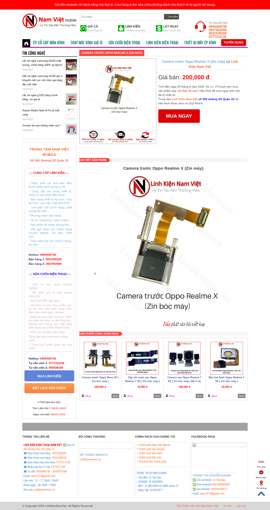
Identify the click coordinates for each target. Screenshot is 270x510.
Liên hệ (241, 505)
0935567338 (60, 471)
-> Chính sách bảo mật (148, 457)
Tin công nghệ (33, 53)
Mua (88, 395)
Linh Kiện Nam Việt (185, 99)
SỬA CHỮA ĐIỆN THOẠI (124, 43)
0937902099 (218, 30)
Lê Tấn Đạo (219, 480)
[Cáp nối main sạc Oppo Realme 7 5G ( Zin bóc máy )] (142, 358)
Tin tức (227, 505)
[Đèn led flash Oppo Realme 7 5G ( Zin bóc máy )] (226, 358)
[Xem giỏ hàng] (186, 16)
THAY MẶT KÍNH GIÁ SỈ (86, 43)
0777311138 (217, 37)
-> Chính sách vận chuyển (150, 449)
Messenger (261, 477)
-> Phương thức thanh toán (151, 461)
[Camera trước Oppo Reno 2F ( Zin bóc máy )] (100, 358)
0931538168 (218, 33)
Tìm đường (261, 488)
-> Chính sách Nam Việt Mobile (153, 445)
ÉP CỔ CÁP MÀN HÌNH (49, 43)
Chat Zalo (261, 467)
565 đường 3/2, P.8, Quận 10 (39, 449)
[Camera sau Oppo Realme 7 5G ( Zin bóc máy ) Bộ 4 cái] (184, 358)
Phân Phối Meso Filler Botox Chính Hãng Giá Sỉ (105, 464)
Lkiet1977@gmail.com (43, 476)
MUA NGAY (179, 116)
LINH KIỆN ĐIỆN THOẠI (162, 43)
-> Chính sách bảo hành (149, 453)
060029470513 (219, 489)
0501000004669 (221, 484)
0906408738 (218, 26)
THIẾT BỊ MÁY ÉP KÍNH (200, 43)
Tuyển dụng (234, 42)
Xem (115, 395)
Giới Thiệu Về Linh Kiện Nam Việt (197, 505)
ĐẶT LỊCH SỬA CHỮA (49, 388)
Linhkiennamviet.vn (44, 489)
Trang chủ (26, 43)
